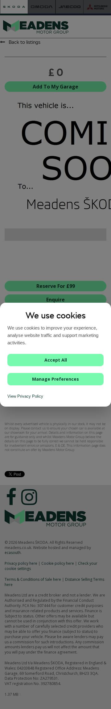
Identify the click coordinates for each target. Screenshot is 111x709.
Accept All (55, 360)
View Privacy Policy (25, 396)
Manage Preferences (55, 379)
